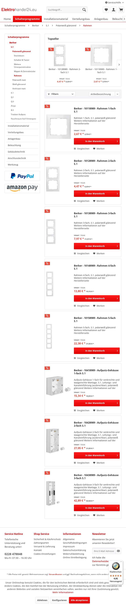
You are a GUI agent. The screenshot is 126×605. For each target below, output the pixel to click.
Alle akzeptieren (79, 600)
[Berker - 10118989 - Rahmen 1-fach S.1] (101, 55)
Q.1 (12, 97)
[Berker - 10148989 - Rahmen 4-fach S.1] (58, 284)
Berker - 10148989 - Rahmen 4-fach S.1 (95, 267)
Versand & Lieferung (44, 546)
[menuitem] (67, 10)
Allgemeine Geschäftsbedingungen (75, 541)
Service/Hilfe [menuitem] (114, 2)
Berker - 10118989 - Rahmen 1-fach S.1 (101, 71)
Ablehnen (42, 600)
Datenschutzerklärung (74, 550)
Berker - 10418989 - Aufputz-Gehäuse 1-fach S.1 (96, 372)
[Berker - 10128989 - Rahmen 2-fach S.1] (65, 55)
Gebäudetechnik (16, 151)
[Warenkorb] (121, 10)
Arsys (13, 106)
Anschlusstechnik (17, 158)
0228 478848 (13, 554)
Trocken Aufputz (18, 114)
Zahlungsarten (41, 542)
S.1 (12, 47)
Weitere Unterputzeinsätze (22, 65)
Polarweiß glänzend (21, 51)
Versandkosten (55, 574)
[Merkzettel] (106, 10)
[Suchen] (84, 10)
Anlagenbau (14, 138)
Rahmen (18, 75)
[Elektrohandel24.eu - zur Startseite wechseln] (19, 10)
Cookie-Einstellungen (45, 553)
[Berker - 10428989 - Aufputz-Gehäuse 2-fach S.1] (58, 441)
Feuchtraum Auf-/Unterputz (23, 118)
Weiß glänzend (19, 84)
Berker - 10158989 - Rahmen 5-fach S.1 (95, 319)
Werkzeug (13, 164)
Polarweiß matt (19, 80)
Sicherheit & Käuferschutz (47, 539)
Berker (12, 42)
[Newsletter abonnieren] (118, 551)
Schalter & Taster (21, 60)
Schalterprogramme (18, 37)
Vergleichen (83, 148)
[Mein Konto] (113, 10)
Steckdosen (19, 55)
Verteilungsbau (16, 132)
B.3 (12, 110)
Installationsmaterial (18, 125)
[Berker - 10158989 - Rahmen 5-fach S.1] (58, 336)
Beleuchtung (14, 145)
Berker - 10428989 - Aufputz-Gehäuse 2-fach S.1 (96, 424)
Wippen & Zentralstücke (24, 71)
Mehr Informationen (63, 592)
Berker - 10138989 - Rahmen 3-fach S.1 (95, 215)
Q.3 (12, 101)
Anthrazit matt (19, 88)
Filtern (54, 93)
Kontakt (38, 550)
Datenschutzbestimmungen (107, 561)
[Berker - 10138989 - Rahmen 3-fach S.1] (58, 231)
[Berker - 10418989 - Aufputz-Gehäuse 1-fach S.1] (58, 388)
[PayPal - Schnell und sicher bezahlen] (22, 176)
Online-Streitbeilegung (75, 557)
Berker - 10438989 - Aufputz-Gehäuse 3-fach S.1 (96, 477)
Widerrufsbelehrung (73, 553)
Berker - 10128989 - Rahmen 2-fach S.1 (65, 71)
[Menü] (121, 562)
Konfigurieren (59, 600)
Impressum (69, 546)
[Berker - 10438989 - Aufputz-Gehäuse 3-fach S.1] (58, 493)
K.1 (12, 93)
